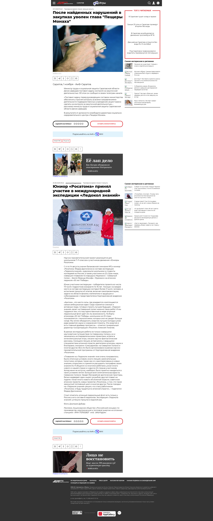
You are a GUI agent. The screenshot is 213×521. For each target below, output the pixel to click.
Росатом (56, 247)
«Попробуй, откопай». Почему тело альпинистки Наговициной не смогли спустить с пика (146, 195)
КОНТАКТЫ (93, 480)
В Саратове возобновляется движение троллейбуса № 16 (142, 34)
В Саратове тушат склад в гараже (142, 17)
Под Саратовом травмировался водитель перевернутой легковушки (142, 52)
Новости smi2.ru (60, 176)
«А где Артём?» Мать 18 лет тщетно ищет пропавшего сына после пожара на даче (146, 210)
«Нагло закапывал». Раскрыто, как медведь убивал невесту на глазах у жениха (146, 225)
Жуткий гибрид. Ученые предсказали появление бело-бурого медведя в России (147, 73)
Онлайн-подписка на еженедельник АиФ (141, 480)
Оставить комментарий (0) (106, 124)
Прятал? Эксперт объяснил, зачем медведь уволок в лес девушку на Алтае (146, 95)
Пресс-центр (103, 480)
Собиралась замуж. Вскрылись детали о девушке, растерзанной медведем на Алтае (145, 87)
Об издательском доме (79, 480)
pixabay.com (57, 73)
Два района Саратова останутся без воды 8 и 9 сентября (142, 43)
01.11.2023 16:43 (57, 9)
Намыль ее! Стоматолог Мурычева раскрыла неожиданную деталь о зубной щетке (146, 217)
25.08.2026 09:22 (58, 183)
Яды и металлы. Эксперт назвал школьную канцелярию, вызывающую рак (145, 102)
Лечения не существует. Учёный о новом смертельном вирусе (145, 65)
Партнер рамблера (89, 512)
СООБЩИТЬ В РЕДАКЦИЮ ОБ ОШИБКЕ (83, 483)
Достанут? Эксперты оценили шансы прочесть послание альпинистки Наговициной (147, 80)
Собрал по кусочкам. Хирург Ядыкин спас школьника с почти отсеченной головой (147, 188)
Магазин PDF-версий (117, 480)
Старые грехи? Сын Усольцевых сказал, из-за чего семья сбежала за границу (146, 203)
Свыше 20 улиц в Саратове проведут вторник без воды (142, 25)
